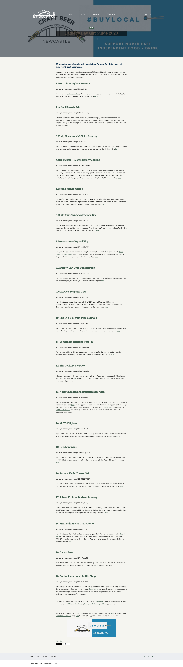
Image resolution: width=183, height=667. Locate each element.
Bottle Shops (94, 589)
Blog (83, 14)
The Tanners (79, 604)
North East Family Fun (63, 616)
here (120, 72)
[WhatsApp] (152, 656)
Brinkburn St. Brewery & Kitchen (95, 604)
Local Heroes (106, 407)
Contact (111, 14)
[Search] (146, 14)
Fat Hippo (70, 604)
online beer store (73, 94)
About (96, 14)
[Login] (150, 14)
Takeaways (100, 601)
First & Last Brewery (63, 410)
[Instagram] (144, 656)
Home (70, 14)
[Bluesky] (148, 656)
